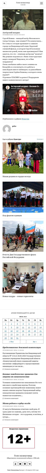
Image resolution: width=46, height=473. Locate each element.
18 (23, 331)
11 (23, 327)
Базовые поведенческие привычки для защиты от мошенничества (20, 375)
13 (35, 327)
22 (6, 334)
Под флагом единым (12, 215)
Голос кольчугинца (23, 2)
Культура (25, 119)
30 (12, 338)
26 (29, 334)
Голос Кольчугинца (13, 470)
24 (17, 334)
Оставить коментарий (11, 369)
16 (12, 331)
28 (41, 334)
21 (41, 331)
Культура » (40, 139)
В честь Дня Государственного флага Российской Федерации (19, 255)
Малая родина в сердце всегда (16, 403)
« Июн (11, 342)
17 (17, 331)
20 (35, 331)
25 (23, 334)
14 (41, 327)
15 (6, 331)
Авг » (35, 342)
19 (29, 331)
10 (17, 327)
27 (35, 334)
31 (17, 338)
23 (12, 334)
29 (6, 338)
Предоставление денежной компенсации (22, 347)
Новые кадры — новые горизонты (18, 296)
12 (29, 327)
